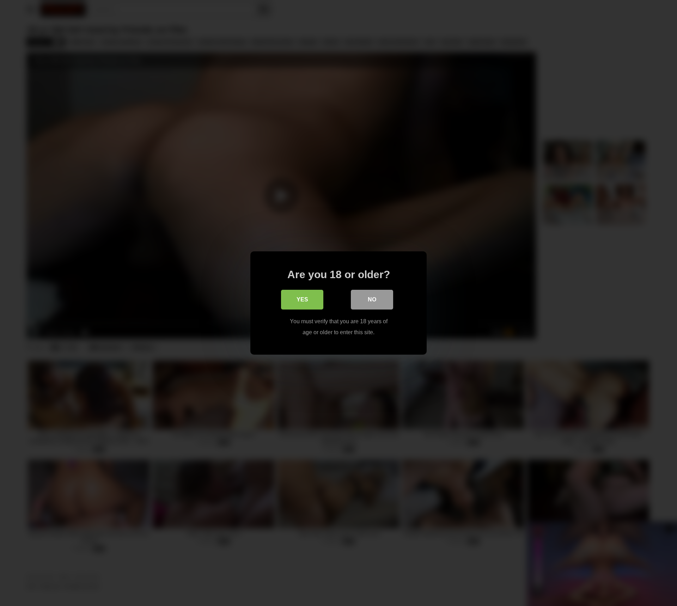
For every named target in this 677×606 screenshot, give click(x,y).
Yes (302, 299)
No (372, 299)
